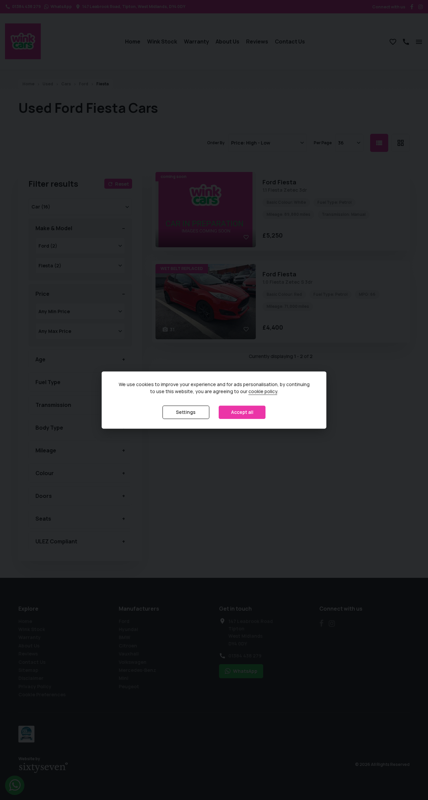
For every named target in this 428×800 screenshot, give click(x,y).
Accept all (242, 412)
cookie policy (262, 391)
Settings (186, 412)
